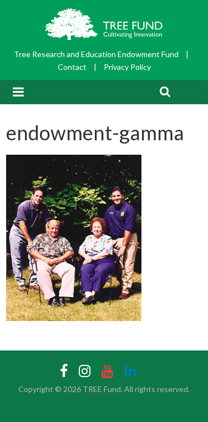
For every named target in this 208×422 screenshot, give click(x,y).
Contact (72, 67)
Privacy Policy (127, 67)
